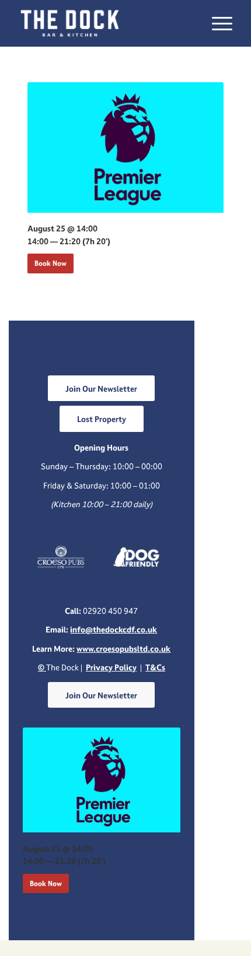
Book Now (50, 263)
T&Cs (155, 667)
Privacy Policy (111, 667)
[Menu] (216, 23)
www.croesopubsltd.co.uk (123, 648)
